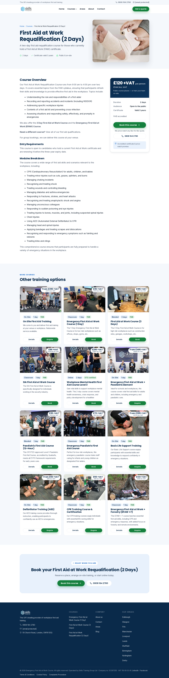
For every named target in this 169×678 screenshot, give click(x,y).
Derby (124, 660)
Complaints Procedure (57, 675)
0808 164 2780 (124, 2)
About (91, 9)
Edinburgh (126, 617)
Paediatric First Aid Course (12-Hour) (38, 447)
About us (99, 617)
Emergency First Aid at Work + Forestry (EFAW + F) (128, 511)
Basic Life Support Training (126, 445)
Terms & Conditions (27, 675)
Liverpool (126, 636)
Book (94, 339)
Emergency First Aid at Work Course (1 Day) (83, 323)
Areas (82, 9)
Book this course (128, 125)
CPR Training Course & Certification (80, 511)
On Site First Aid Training (37, 321)
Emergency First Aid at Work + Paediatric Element (128, 383)
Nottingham (127, 656)
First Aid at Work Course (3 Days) (126, 323)
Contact (101, 9)
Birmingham (127, 651)
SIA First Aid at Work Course (39, 382)
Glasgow (125, 622)
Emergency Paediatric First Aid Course (82, 447)
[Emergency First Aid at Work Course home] (25, 9)
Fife (123, 627)
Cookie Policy (42, 675)
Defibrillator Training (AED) (38, 509)
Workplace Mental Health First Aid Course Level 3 (84, 383)
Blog (97, 632)
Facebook (144, 670)
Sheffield (125, 646)
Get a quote (140, 9)
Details (32, 339)
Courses (71, 9)
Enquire (50, 339)
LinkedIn (135, 670)
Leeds (124, 641)
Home (61, 9)
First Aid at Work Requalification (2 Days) (79, 634)
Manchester (127, 632)
